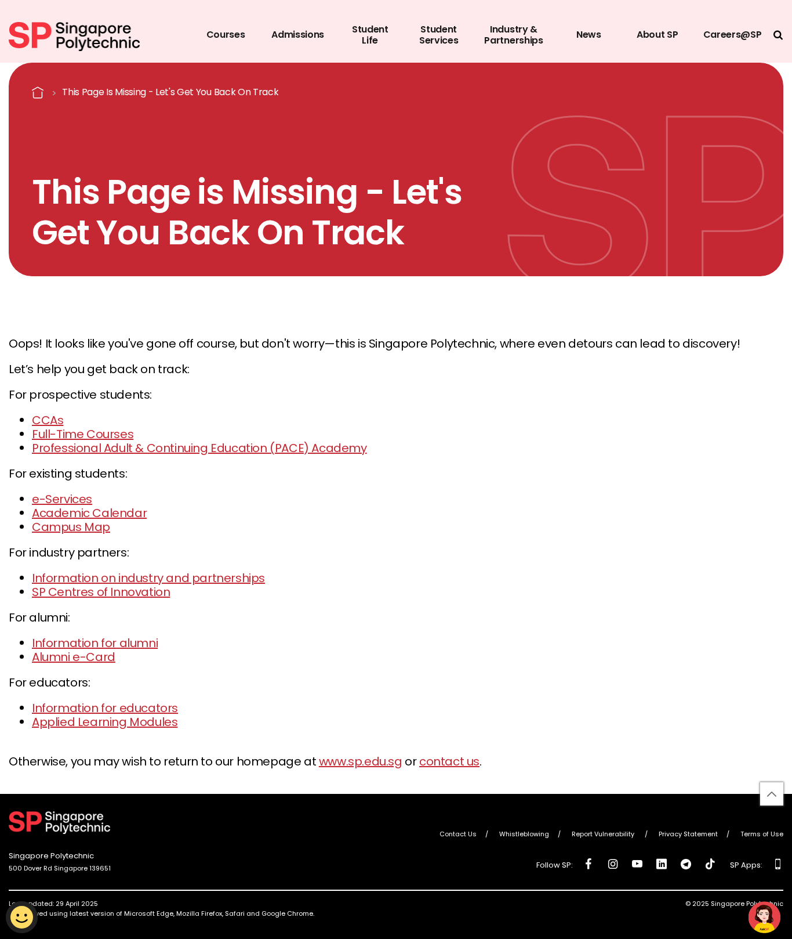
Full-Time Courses (82, 434)
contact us (449, 761)
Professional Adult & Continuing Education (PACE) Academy (199, 448)
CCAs (47, 420)
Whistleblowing (524, 834)
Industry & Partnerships (513, 35)
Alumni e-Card (73, 657)
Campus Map (71, 527)
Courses (225, 34)
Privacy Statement (688, 834)
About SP (657, 34)
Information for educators (105, 708)
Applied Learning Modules (104, 722)
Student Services (438, 35)
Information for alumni (95, 643)
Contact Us (458, 834)
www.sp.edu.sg (360, 761)
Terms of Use (761, 834)
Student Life (370, 35)
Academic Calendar (89, 513)
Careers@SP (732, 34)
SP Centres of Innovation (101, 592)
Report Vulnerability (604, 834)
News (588, 34)
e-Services (62, 499)
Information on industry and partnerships (148, 578)
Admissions (297, 34)
